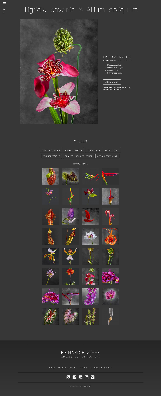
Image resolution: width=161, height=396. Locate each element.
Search (62, 367)
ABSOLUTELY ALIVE (107, 156)
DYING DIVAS (93, 150)
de (4, 9)
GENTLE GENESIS (51, 150)
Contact (73, 367)
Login (52, 367)
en (4, 13)
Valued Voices (51, 156)
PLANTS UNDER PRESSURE (79, 156)
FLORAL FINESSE (73, 150)
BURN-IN (87, 386)
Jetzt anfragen (112, 82)
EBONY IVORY (112, 150)
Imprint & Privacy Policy (96, 367)
